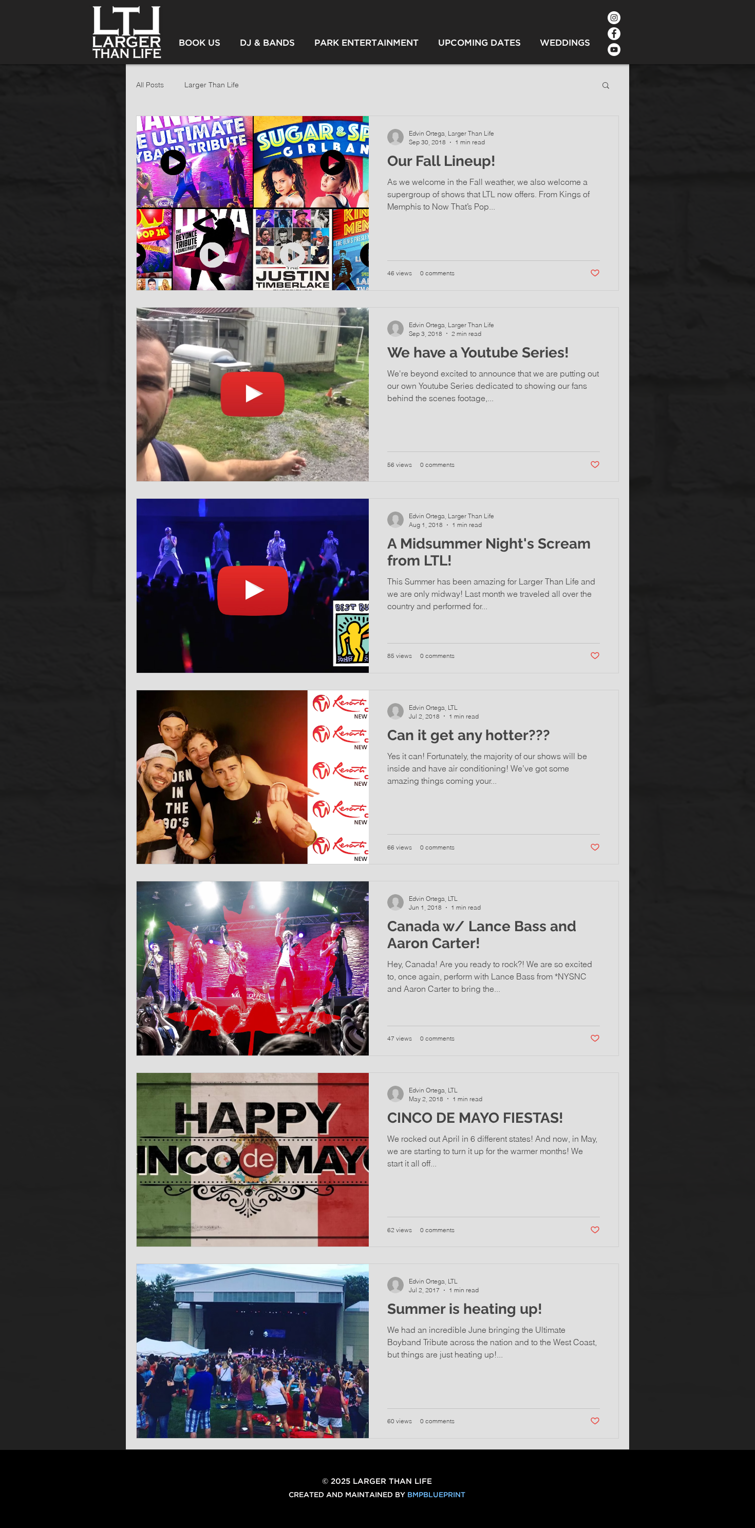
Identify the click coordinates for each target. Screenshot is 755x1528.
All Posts (150, 84)
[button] (606, 86)
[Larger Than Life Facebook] (614, 33)
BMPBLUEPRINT (436, 1495)
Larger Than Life (211, 84)
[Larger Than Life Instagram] (614, 17)
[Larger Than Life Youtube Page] (614, 49)
